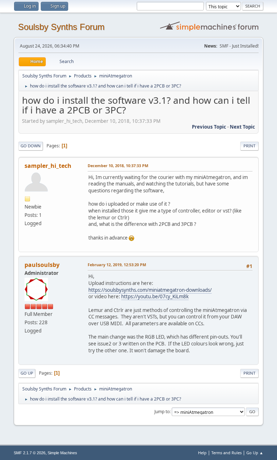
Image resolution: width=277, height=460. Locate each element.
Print (249, 145)
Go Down (31, 145)
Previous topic (209, 127)
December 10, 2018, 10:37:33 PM (118, 165)
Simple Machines (62, 453)
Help (202, 452)
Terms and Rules (226, 452)
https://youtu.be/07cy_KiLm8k (155, 296)
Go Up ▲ (254, 452)
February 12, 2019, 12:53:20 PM (117, 264)
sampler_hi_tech (48, 166)
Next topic (242, 127)
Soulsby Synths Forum (61, 27)
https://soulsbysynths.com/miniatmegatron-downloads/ (150, 290)
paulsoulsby (42, 265)
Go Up (27, 373)
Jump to (162, 411)
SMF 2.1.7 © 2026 (29, 453)
